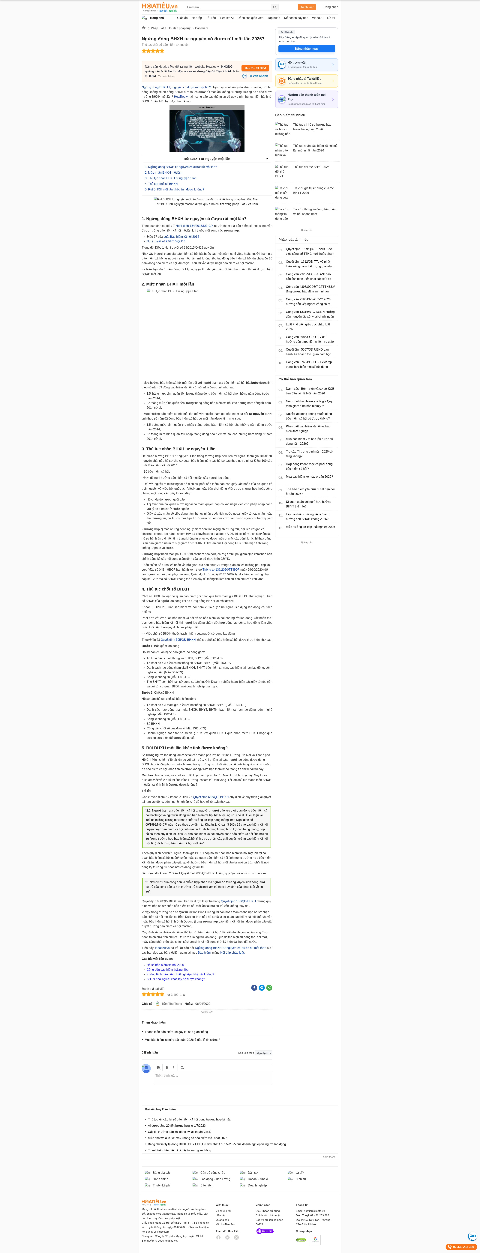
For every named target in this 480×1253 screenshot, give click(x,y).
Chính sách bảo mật (268, 1215)
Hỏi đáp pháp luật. (232, 952)
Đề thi (331, 17)
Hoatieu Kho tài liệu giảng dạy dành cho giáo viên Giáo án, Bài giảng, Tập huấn (160, 7)
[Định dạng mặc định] (182, 1067)
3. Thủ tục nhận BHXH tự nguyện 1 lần (170, 178)
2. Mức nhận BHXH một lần (163, 172)
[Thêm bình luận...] (213, 1078)
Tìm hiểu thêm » (166, 76)
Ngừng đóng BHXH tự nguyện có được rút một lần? (176, 87)
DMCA (259, 1224)
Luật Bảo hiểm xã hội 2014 (181, 236)
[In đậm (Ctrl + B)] (167, 1067)
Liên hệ (220, 1215)
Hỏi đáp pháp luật (179, 28)
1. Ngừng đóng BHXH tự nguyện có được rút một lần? (181, 167)
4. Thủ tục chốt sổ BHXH (161, 183)
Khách (288, 32)
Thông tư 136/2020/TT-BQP (221, 569)
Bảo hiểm (201, 28)
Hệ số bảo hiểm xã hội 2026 (165, 965)
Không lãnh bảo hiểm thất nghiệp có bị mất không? (180, 974)
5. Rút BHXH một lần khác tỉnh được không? (174, 189)
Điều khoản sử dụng (268, 1210)
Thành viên (306, 7)
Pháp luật (157, 28)
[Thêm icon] (158, 1067)
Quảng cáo (222, 1219)
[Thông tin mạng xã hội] (265, 1235)
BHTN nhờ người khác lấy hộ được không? (176, 979)
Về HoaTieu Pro (225, 1224)
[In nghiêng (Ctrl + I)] (173, 1067)
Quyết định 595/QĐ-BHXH (178, 639)
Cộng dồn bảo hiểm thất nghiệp (167, 969)
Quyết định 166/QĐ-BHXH (238, 901)
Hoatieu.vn (144, 28)
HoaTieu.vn (181, 96)
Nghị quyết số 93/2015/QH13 (166, 241)
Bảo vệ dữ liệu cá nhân (269, 1219)
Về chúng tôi (223, 1210)
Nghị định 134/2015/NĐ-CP (194, 225)
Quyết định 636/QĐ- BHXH (210, 797)
